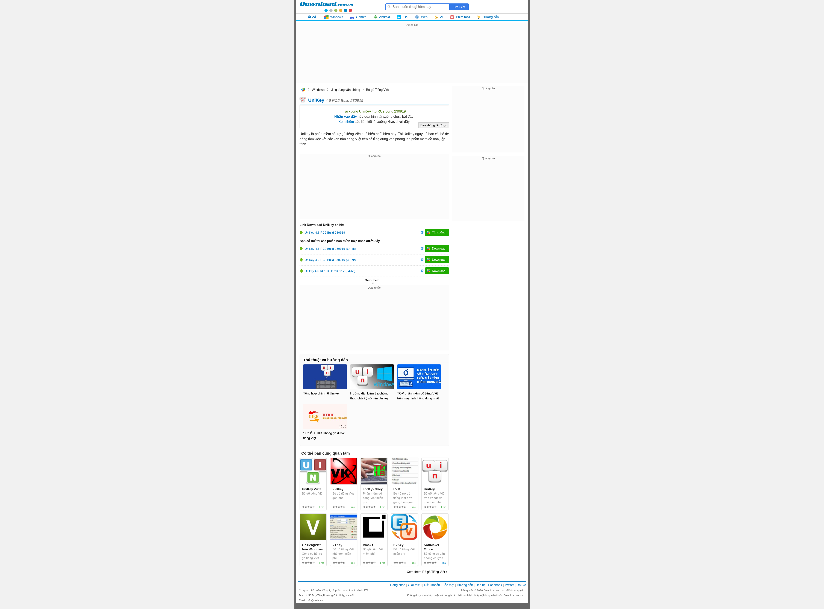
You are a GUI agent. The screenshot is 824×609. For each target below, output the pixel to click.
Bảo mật (448, 585)
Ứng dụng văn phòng (345, 89)
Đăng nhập (397, 585)
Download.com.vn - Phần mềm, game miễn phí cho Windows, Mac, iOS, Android (326, 6)
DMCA (521, 585)
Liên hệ (481, 585)
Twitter (509, 585)
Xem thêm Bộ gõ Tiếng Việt (426, 572)
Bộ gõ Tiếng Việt (377, 89)
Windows (318, 89)
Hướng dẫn (465, 585)
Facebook (495, 585)
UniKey (316, 100)
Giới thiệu (414, 585)
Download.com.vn (303, 90)
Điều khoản (432, 585)
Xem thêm (346, 121)
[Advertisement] (412, 57)
